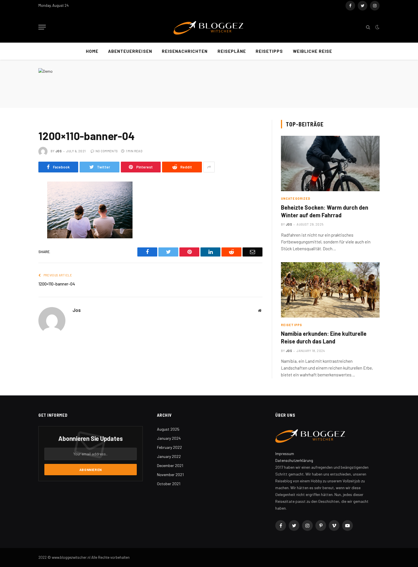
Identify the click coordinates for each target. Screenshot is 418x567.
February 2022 (169, 447)
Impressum (284, 453)
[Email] (18, 258)
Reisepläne (232, 51)
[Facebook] (18, 200)
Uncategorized (295, 198)
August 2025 (168, 429)
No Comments (107, 151)
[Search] (368, 27)
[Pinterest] (18, 244)
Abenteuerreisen (130, 51)
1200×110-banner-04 (56, 283)
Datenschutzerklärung (294, 460)
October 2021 (168, 483)
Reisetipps (269, 51)
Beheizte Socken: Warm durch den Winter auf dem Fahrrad (324, 211)
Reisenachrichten (185, 51)
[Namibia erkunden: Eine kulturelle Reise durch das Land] (330, 290)
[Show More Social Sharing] (209, 167)
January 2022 (169, 456)
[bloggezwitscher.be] (209, 27)
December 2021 (170, 465)
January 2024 (169, 438)
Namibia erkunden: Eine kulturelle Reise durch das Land (324, 337)
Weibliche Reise (312, 51)
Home (92, 51)
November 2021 (170, 474)
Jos (58, 151)
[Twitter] (18, 215)
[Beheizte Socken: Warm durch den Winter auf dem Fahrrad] (330, 163)
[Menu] (42, 27)
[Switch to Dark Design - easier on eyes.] (377, 27)
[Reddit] (18, 229)
